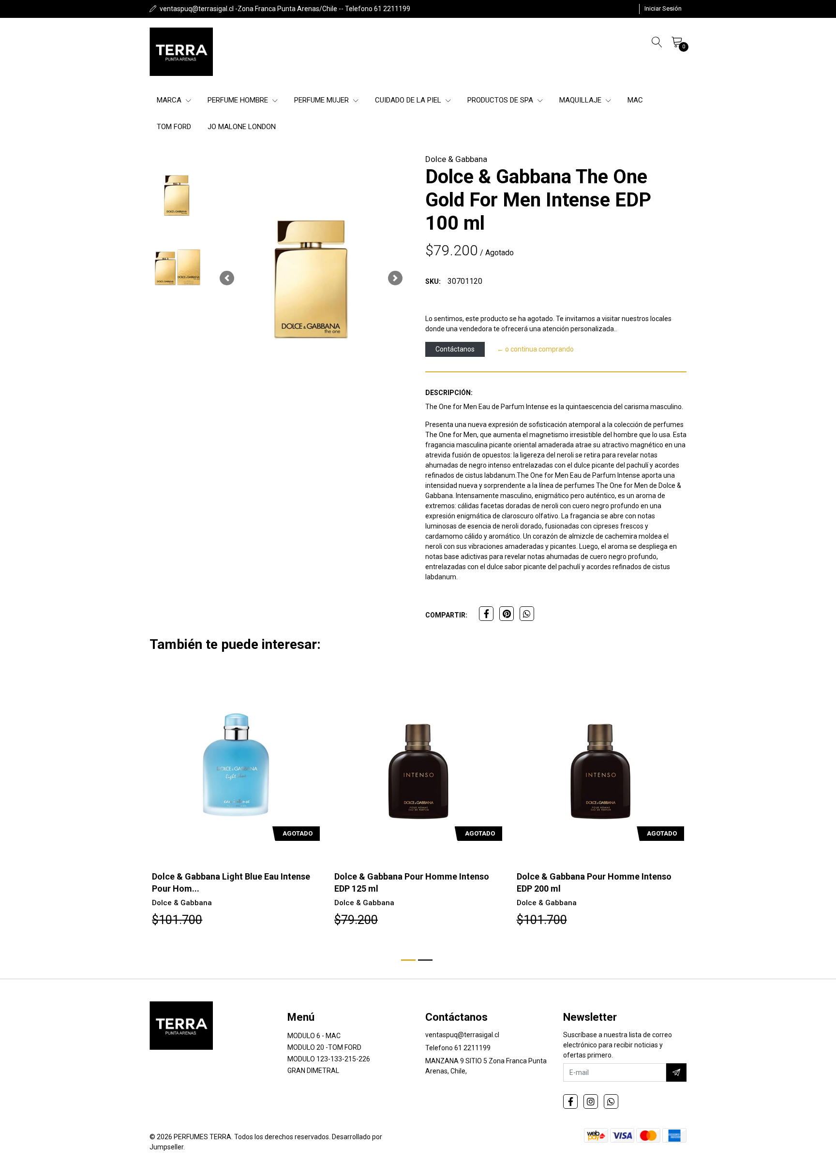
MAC (635, 100)
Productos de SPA (501, 100)
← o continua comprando (535, 349)
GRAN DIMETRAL (313, 1070)
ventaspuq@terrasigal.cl (462, 1035)
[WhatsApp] (611, 1101)
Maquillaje (581, 100)
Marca (170, 100)
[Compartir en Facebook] (486, 613)
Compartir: (446, 615)
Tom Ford (174, 126)
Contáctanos (455, 349)
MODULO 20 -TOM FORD (324, 1047)
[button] (226, 278)
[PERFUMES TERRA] (181, 51)
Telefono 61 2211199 (458, 1048)
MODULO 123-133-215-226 (328, 1059)
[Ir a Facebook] (570, 1101)
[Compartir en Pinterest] (506, 613)
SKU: (433, 281)
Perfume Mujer (322, 100)
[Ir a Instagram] (590, 1101)
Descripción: (449, 392)
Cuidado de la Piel (409, 100)
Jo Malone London (242, 126)
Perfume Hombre (239, 100)
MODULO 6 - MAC (314, 1036)
